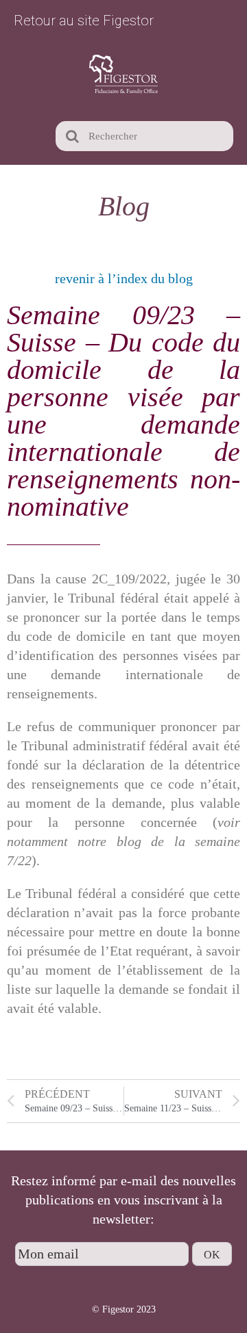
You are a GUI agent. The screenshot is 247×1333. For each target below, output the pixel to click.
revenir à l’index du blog (124, 278)
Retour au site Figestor (84, 20)
